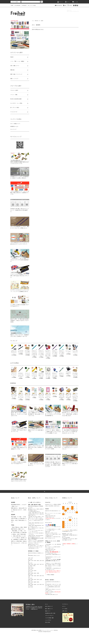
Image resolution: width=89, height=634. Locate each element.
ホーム (33, 20)
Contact (70, 5)
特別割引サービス (14, 126)
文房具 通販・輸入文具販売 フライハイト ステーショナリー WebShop (44, 630)
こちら (22, 504)
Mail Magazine (59, 5)
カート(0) (76, 1)
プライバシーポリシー (49, 615)
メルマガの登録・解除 (49, 617)
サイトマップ (13, 129)
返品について (47, 610)
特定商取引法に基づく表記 (50, 613)
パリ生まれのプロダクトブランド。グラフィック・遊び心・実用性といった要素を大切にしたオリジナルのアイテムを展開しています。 (53, 431)
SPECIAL (25, 5)
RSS (46, 622)
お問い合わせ (64, 610)
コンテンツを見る (32, 5)
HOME (12, 5)
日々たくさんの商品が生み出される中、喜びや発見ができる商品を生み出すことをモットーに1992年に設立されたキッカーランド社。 (70, 431)
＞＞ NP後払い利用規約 (49, 574)
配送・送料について (49, 608)
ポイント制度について (15, 123)
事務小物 (36, 20)
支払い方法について (49, 606)
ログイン (68, 1)
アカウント (61, 1)
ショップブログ (48, 620)
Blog (65, 5)
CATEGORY (18, 5)
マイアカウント (65, 604)
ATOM (49, 622)
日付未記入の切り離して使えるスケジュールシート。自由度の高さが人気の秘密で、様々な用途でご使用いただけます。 (53, 464)
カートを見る (64, 608)
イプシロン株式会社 (48, 529)
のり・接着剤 (41, 20)
